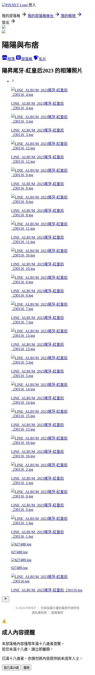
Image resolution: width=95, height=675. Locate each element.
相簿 (11, 59)
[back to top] (5, 599)
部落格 (27, 59)
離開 (27, 667)
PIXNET (31, 608)
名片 (42, 59)
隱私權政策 (39, 612)
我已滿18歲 (11, 667)
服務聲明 (57, 612)
